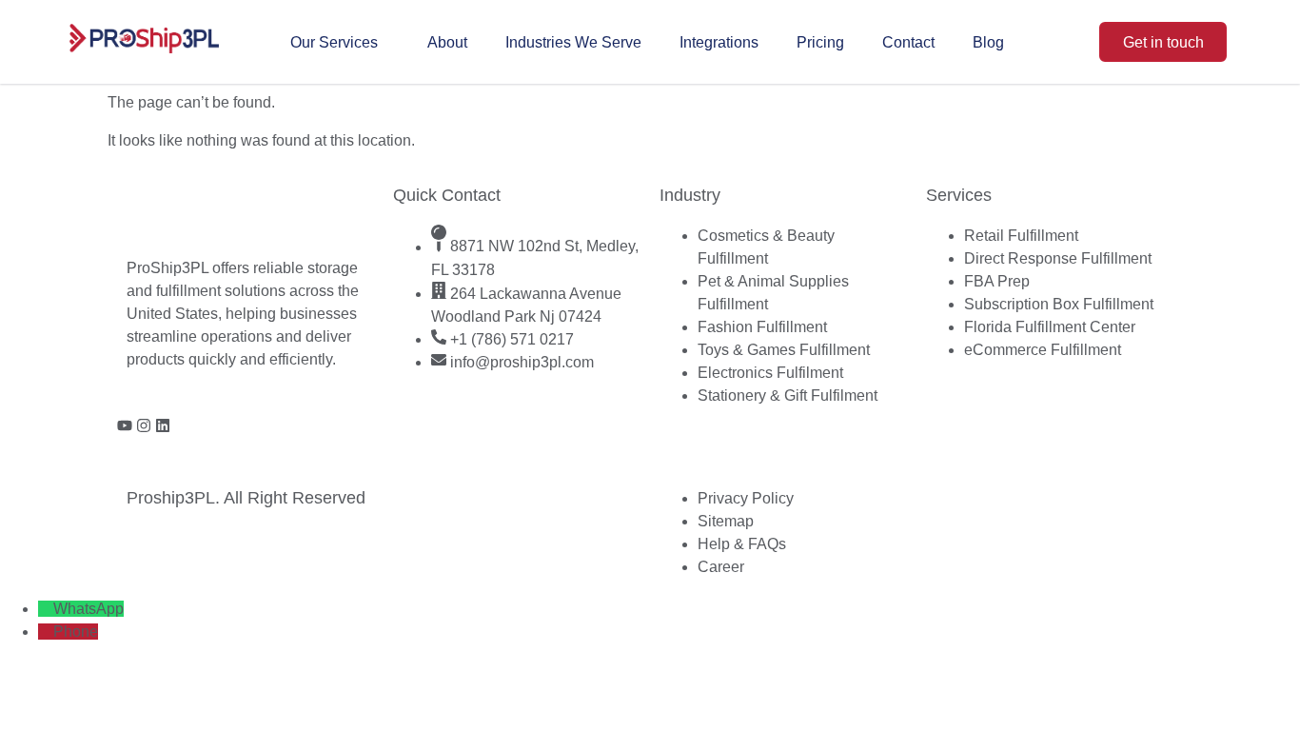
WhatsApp (88, 609)
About (447, 42)
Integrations (719, 42)
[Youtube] (124, 425)
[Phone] (45, 631)
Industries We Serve (573, 42)
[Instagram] (143, 425)
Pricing (820, 42)
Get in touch (1163, 42)
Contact (908, 42)
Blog (988, 42)
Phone (75, 631)
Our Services (334, 42)
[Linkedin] (162, 425)
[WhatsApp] (45, 609)
